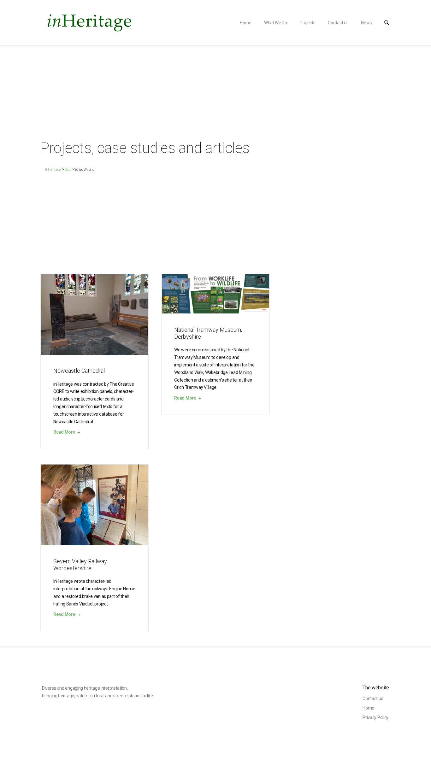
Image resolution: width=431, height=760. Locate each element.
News (366, 22)
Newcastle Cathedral (79, 370)
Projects (308, 22)
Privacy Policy (375, 717)
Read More (64, 432)
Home (245, 22)
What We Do (275, 22)
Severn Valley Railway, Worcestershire (80, 564)
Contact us (338, 22)
